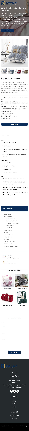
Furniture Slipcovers (10, 241)
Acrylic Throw (9, 225)
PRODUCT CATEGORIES (8, 208)
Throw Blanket (8, 216)
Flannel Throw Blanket (11, 218)
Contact (14, 407)
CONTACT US (14, 124)
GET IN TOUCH (7, 30)
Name (2, 322)
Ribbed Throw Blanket (22, 288)
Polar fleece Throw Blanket (12, 223)
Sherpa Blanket (7, 288)
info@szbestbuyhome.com (13, 258)
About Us (14, 401)
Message (3, 339)
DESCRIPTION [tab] (6, 135)
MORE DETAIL (7, 286)
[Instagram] (14, 391)
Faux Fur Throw (10, 228)
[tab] (14, 208)
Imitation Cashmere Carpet (11, 246)
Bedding (7, 239)
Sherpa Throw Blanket (11, 221)
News (14, 405)
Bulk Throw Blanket (14, 415)
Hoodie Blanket (8, 230)
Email (2, 327)
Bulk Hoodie (14, 418)
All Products (8, 214)
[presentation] (3, 53)
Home (14, 400)
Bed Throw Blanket (7, 305)
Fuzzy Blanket (22, 305)
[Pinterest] (17, 391)
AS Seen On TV (8, 244)
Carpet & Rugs (8, 237)
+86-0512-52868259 (11, 264)
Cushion (7, 232)
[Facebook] (11, 391)
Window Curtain (9, 234)
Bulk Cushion (15, 417)
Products (14, 403)
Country (2, 333)
